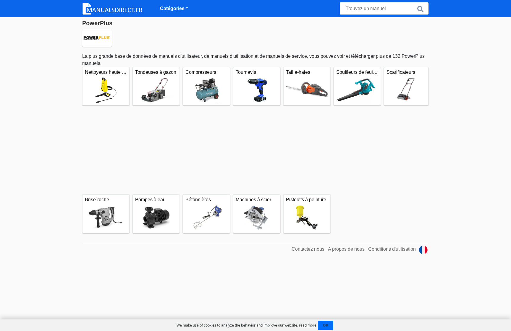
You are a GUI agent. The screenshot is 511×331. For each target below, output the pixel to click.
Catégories (172, 8)
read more (307, 325)
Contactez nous (308, 249)
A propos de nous (346, 249)
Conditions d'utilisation (392, 249)
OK (325, 325)
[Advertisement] (255, 149)
